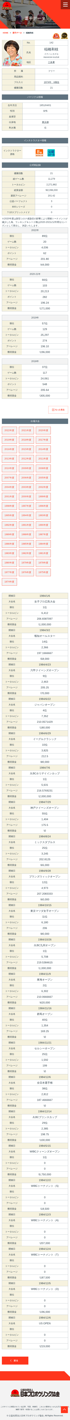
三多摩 (51, 62)
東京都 (45, 122)
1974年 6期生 (51, 82)
